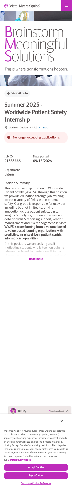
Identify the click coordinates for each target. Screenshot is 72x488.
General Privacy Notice (19, 460)
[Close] (62, 421)
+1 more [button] (43, 127)
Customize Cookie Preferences (36, 483)
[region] (36, 451)
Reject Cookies (36, 475)
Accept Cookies (36, 467)
